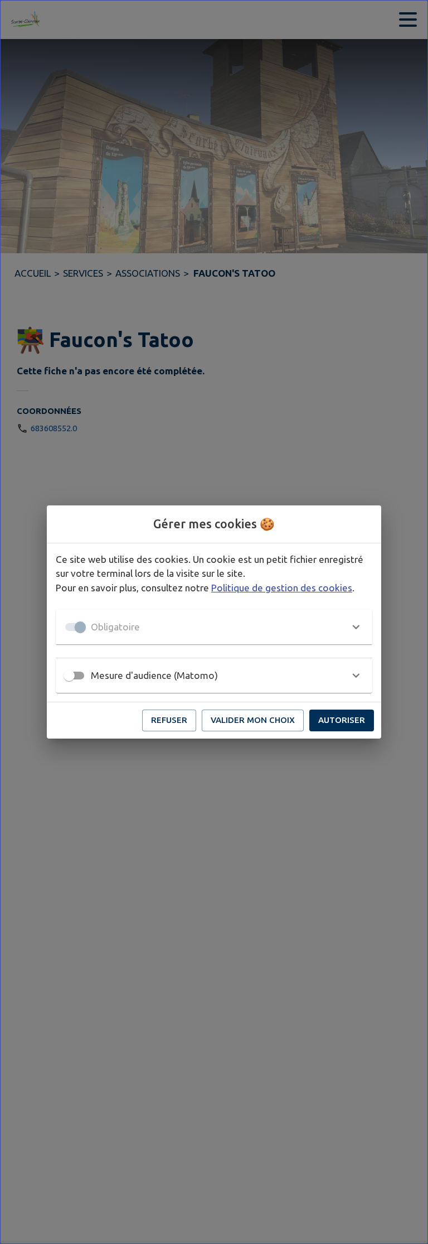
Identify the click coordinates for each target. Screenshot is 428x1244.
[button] (214, 627)
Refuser (169, 720)
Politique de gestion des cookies (281, 587)
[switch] (69, 675)
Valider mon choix (253, 720)
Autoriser (341, 720)
